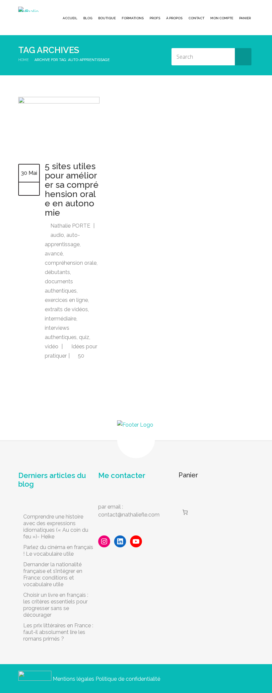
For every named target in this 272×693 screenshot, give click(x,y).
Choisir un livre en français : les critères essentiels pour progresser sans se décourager (55, 605)
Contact (196, 18)
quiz (84, 337)
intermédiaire (60, 318)
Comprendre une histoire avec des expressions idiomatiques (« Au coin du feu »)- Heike (55, 527)
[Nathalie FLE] (29, 9)
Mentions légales (73, 679)
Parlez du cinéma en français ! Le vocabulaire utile (58, 550)
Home (23, 60)
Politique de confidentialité (128, 679)
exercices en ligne (66, 300)
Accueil (70, 18)
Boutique (107, 18)
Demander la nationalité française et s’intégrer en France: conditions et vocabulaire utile (52, 574)
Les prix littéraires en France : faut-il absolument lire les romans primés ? (58, 632)
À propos (174, 18)
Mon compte (221, 18)
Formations (133, 18)
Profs (155, 18)
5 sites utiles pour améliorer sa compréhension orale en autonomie (72, 189)
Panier (245, 18)
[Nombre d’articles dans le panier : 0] (185, 512)
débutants (57, 272)
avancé (54, 253)
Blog (87, 18)
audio (57, 235)
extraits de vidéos (66, 309)
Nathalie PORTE (70, 226)
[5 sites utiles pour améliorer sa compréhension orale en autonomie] (59, 102)
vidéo (51, 346)
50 (80, 356)
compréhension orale (71, 263)
